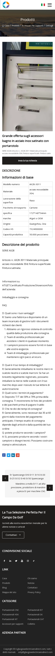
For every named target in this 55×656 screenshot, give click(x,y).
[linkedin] (10, 561)
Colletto (31, 623)
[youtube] (22, 561)
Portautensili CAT (36, 619)
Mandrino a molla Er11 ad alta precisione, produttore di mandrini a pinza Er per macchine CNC (28, 487)
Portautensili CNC (10, 610)
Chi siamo (32, 578)
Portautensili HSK (10, 614)
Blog (4, 587)
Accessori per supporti (32, 25)
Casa (7, 25)
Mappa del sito (9, 592)
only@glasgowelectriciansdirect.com (35, 652)
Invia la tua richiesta (27, 160)
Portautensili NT (10, 619)
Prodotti (16, 25)
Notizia (31, 583)
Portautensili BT (35, 610)
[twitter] (16, 561)
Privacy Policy (34, 592)
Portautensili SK (35, 614)
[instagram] (28, 561)
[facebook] (4, 561)
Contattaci (11, 535)
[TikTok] (34, 561)
